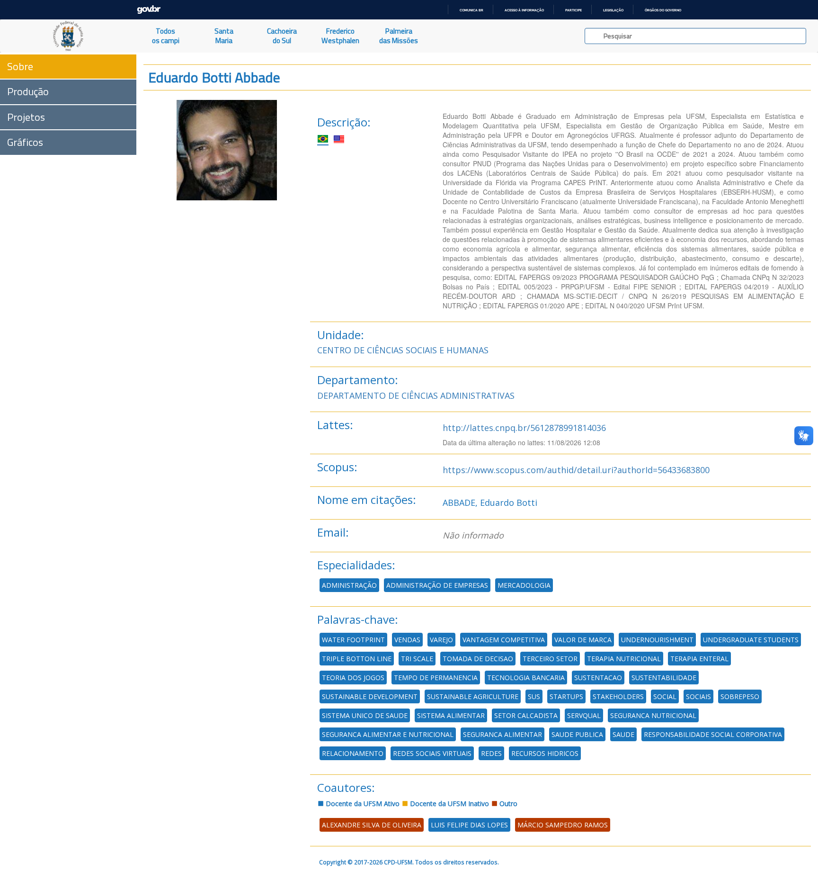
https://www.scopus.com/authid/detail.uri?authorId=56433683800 (576, 470)
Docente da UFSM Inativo (448, 803)
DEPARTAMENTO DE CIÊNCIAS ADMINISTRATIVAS (416, 395)
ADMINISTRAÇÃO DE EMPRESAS (437, 585)
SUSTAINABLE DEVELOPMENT (370, 696)
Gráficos (25, 142)
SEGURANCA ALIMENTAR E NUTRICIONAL (387, 734)
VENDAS (407, 639)
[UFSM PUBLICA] (68, 36)
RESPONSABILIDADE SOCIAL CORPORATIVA (713, 734)
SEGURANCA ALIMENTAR (502, 734)
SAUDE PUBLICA (577, 734)
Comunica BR (471, 10)
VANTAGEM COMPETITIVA (503, 639)
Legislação (613, 10)
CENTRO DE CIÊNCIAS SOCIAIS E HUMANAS (403, 350)
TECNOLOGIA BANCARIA (526, 677)
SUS (534, 696)
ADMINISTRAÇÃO (349, 585)
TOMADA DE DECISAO (478, 658)
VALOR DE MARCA (583, 639)
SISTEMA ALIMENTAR (451, 715)
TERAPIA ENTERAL (699, 658)
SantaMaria (223, 36)
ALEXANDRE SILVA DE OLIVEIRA (371, 824)
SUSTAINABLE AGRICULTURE (472, 696)
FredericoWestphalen (340, 36)
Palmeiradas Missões (398, 36)
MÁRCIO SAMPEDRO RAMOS (562, 824)
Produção (28, 91)
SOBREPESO (739, 696)
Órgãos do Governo (663, 10)
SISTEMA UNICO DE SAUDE (365, 715)
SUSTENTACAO (598, 677)
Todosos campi (165, 36)
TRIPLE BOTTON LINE (356, 658)
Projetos (26, 117)
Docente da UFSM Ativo (362, 803)
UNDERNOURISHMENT (657, 639)
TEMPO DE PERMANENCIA (436, 677)
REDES (491, 753)
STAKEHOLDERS (618, 696)
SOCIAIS (698, 696)
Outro (507, 803)
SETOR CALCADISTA (526, 715)
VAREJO (441, 639)
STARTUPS (566, 696)
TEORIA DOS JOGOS (353, 677)
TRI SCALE (417, 658)
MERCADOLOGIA (524, 585)
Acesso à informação (524, 10)
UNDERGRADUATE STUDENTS (751, 639)
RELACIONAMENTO (352, 753)
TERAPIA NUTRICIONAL (624, 658)
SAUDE (623, 734)
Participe (573, 10)
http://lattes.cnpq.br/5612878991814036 (524, 427)
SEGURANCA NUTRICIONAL (653, 715)
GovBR (148, 9)
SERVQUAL (584, 715)
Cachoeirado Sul (282, 36)
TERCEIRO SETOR (550, 658)
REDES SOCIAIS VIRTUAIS (432, 753)
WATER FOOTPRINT (353, 639)
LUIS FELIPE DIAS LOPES (469, 824)
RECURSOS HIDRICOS (544, 753)
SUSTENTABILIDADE (663, 677)
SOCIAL (664, 696)
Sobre (20, 66)
